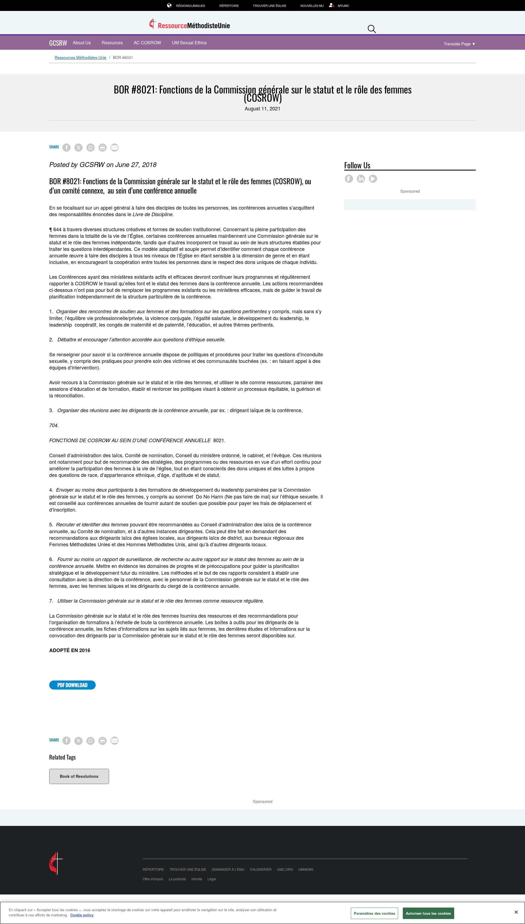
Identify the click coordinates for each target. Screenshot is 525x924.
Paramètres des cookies (374, 913)
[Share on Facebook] (66, 147)
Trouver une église (269, 5)
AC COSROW (147, 42)
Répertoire (229, 5)
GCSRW (58, 43)
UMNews (305, 869)
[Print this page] (102, 147)
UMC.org (285, 869)
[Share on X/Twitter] (78, 147)
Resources (112, 42)
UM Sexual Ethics (189, 42)
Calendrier (261, 869)
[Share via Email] (114, 147)
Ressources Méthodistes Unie (80, 57)
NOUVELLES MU (312, 5)
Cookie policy (82, 914)
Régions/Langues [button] (190, 5)
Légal (212, 879)
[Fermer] (516, 912)
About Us (82, 42)
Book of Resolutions (79, 776)
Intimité (196, 879)
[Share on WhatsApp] (90, 147)
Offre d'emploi (153, 879)
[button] (372, 27)
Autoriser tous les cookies (428, 913)
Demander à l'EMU (228, 869)
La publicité (177, 879)
